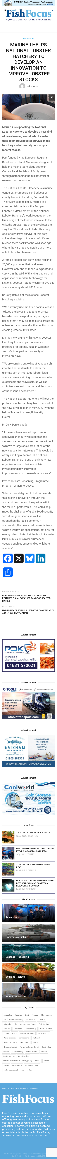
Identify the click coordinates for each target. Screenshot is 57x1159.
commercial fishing (16, 1019)
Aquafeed (18, 1015)
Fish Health (18, 1029)
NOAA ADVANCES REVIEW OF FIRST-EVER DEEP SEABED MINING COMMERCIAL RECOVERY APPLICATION (35, 883)
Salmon (6, 1051)
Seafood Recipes (27, 836)
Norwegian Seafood (10, 1047)
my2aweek (36, 1038)
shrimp (6, 1065)
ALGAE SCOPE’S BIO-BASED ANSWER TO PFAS (34, 865)
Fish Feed (6, 1029)
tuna (22, 1070)
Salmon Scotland (32, 1051)
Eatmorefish (7, 1024)
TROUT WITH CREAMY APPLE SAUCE (33, 832)
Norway (35, 1042)
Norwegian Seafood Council (29, 1047)
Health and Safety (46, 1029)
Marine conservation (27, 1033)
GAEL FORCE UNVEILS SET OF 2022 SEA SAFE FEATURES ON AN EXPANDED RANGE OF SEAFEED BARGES (26, 598)
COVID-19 (41, 1019)
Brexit (27, 1015)
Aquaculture (28, 38)
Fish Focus (31, 86)
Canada (35, 1015)
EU (16, 1024)
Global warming (30, 1029)
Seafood (46, 1061)
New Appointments (10, 1042)
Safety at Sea (46, 1047)
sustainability (17, 1065)
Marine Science (26, 870)
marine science (24, 1038)
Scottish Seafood (23, 1056)
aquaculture (7, 1015)
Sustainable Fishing (32, 1065)
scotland (44, 1051)
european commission (28, 1024)
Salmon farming (17, 1051)
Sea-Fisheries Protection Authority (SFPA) (17, 1061)
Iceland (6, 1033)
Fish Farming (44, 1024)
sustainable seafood (10, 1070)
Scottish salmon (9, 1056)
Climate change (46, 1015)
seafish (37, 1061)
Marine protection (9, 1038)
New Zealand (24, 1042)
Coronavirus (30, 1019)
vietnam (30, 1070)
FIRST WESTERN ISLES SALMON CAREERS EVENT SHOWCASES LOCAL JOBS (35, 849)
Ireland (14, 1033)
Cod (4, 1019)
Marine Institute (43, 1033)
